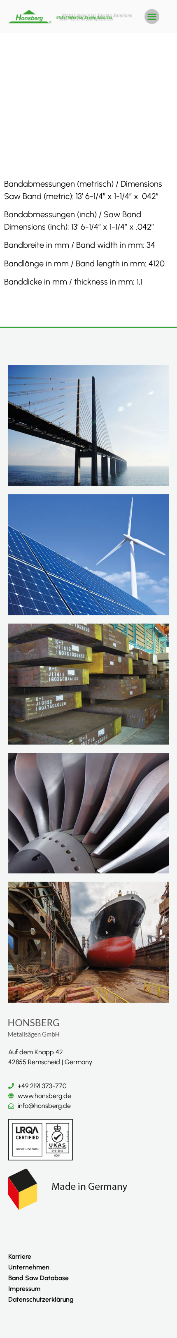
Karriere (19, 1256)
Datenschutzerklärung (41, 1299)
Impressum (24, 1289)
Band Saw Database (38, 1278)
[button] (151, 16)
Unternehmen (28, 1267)
